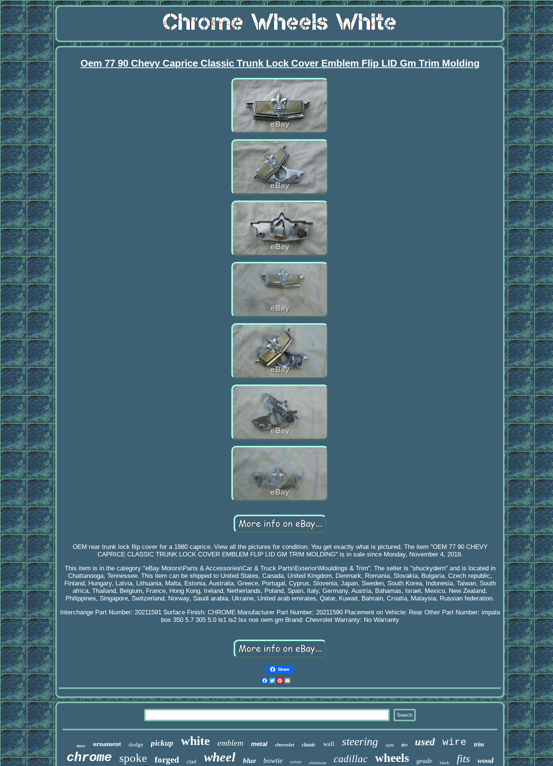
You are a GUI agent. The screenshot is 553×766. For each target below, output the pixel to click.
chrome (89, 758)
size (390, 745)
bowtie (273, 760)
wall (328, 744)
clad (191, 761)
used (425, 742)
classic (309, 745)
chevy (80, 746)
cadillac (351, 758)
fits (463, 758)
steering (360, 741)
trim (479, 744)
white (195, 741)
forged (167, 759)
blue (249, 760)
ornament (107, 744)
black (444, 762)
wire (454, 742)
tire (404, 745)
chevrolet (284, 745)
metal (259, 744)
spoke (133, 757)
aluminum (317, 762)
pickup (162, 743)
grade (424, 760)
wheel (219, 757)
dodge (136, 745)
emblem (230, 743)
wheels (392, 757)
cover (295, 761)
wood (485, 760)
